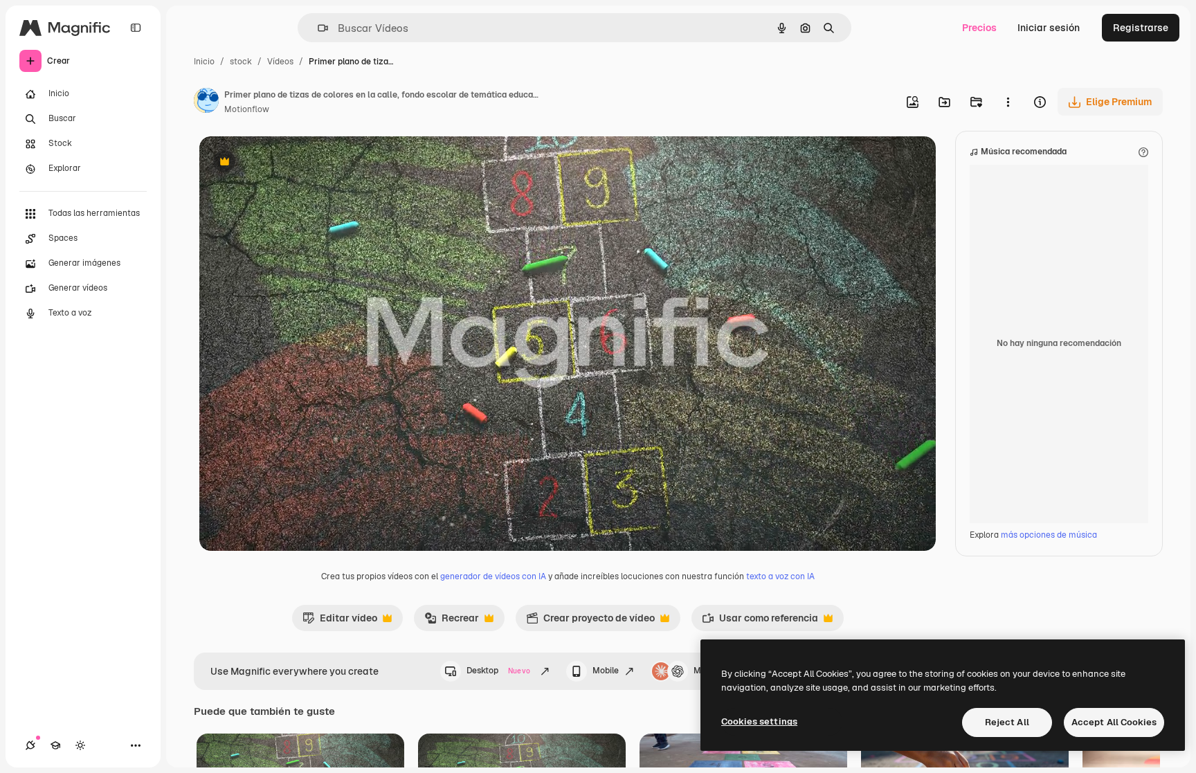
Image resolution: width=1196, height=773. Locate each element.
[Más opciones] (1008, 102)
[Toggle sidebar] (136, 28)
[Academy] (55, 745)
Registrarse (1140, 27)
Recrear (451, 621)
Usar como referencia (760, 621)
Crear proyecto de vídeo (590, 621)
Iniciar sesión (1048, 27)
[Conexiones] (30, 745)
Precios (979, 27)
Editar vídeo (339, 621)
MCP (703, 670)
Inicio (204, 61)
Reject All (1007, 722)
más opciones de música (1049, 534)
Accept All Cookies (1114, 722)
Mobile (605, 670)
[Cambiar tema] (80, 745)
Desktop (498, 670)
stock (241, 61)
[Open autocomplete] (317, 28)
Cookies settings (759, 721)
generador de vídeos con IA (493, 576)
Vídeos (280, 61)
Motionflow (246, 109)
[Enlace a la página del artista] (206, 102)
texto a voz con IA (780, 576)
